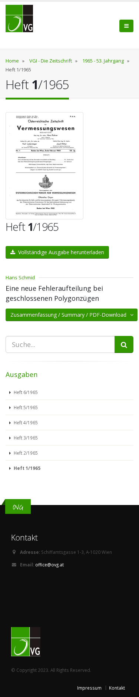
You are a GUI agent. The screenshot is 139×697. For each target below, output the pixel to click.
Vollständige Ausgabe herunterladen (59, 252)
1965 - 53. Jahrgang (103, 60)
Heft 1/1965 (26, 468)
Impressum (89, 688)
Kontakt (117, 688)
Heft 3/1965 (25, 438)
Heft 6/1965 (25, 392)
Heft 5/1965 (25, 407)
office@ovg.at (49, 565)
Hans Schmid (20, 277)
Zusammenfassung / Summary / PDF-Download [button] (70, 314)
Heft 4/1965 (25, 422)
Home (12, 60)
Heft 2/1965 (25, 453)
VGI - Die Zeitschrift (50, 60)
